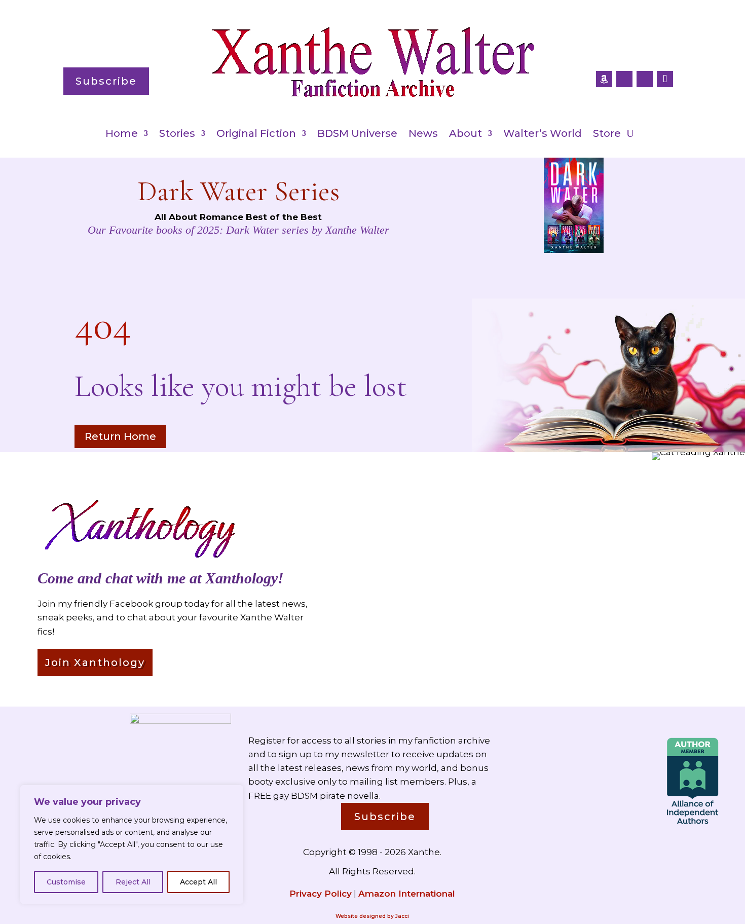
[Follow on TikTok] (665, 79)
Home (121, 134)
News (423, 134)
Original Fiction (256, 134)
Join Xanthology (95, 662)
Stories (177, 134)
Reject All (133, 881)
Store (607, 134)
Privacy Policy (320, 894)
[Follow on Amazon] (604, 79)
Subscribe (106, 81)
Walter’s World (542, 134)
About (465, 134)
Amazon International (406, 894)
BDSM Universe (357, 134)
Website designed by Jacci (372, 916)
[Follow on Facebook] (624, 79)
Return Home (120, 436)
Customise (66, 881)
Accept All (198, 881)
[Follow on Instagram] (645, 79)
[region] (131, 844)
